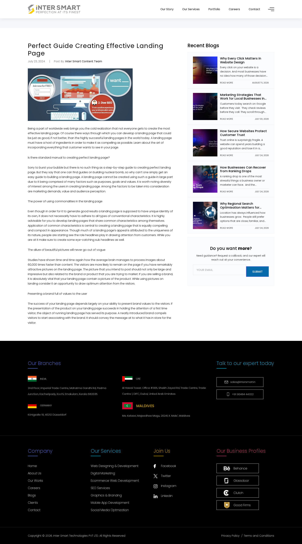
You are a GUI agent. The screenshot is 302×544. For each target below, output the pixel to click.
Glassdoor (241, 480)
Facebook (168, 466)
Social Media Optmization (110, 510)
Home (32, 466)
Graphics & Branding (106, 495)
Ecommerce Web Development (115, 480)
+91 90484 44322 (243, 394)
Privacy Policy (230, 536)
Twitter (166, 476)
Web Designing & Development (114, 466)
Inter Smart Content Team (83, 61)
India (43, 379)
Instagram (168, 486)
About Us (34, 473)
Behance (240, 468)
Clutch (238, 493)
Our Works (35, 480)
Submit (257, 272)
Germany (46, 405)
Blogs (32, 495)
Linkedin (166, 496)
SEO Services (100, 488)
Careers (34, 488)
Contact (34, 510)
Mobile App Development (110, 502)
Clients (33, 502)
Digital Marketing (103, 473)
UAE (138, 378)
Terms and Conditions (259, 536)
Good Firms (242, 505)
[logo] (54, 9)
